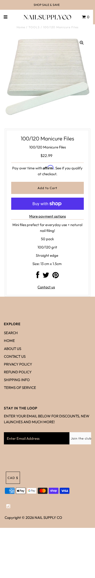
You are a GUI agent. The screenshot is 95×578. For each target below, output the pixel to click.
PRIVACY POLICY (18, 364)
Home (21, 27)
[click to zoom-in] (81, 42)
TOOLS (34, 27)
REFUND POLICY (18, 372)
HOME (9, 340)
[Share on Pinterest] (55, 276)
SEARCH (11, 332)
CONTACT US (15, 356)
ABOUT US (12, 348)
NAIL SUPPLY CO (48, 517)
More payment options (47, 216)
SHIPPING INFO (17, 379)
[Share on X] (45, 276)
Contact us (46, 287)
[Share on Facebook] (37, 276)
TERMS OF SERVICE (20, 387)
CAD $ (13, 478)
